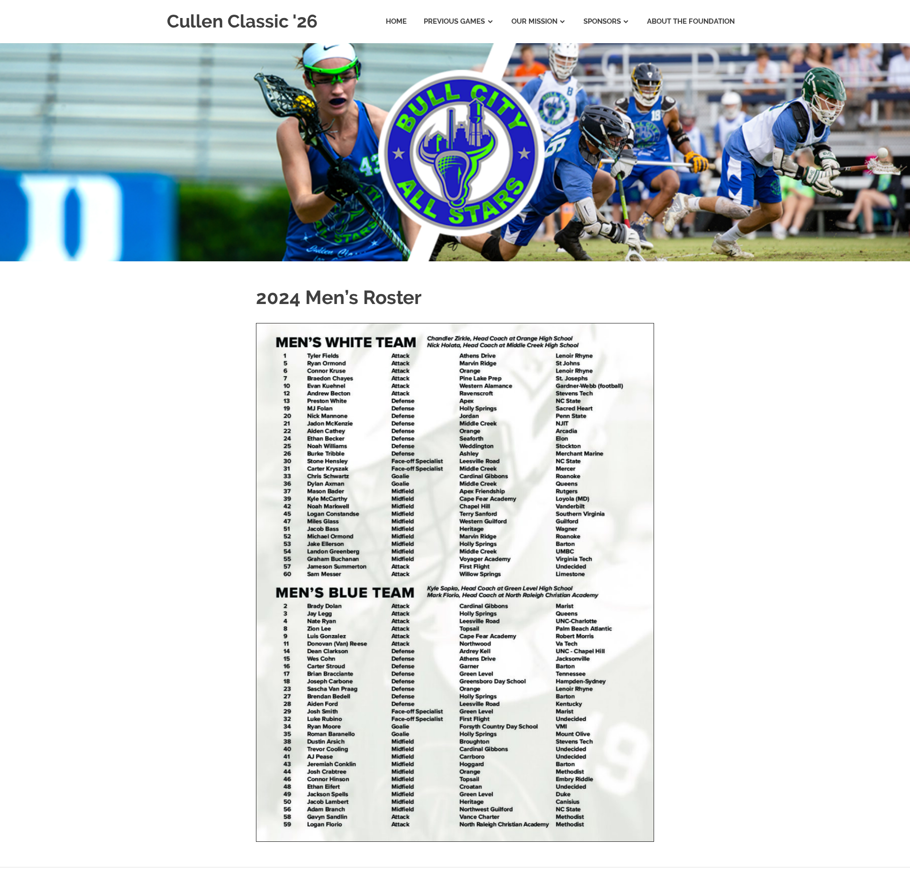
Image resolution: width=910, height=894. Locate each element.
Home (396, 21)
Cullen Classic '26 (242, 21)
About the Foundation (691, 21)
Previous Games (454, 21)
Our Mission (534, 21)
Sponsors (602, 21)
